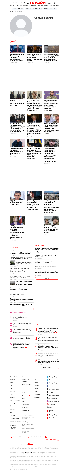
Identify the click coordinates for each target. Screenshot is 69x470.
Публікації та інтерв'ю (23, 5)
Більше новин (21, 309)
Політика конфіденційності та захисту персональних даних (27, 423)
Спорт (11, 388)
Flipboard (52, 404)
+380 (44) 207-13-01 (17, 437)
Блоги (46, 5)
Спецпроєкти (25, 410)
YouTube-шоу (25, 407)
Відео (23, 401)
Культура (12, 391)
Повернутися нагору (50, 439)
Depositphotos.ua (28, 452)
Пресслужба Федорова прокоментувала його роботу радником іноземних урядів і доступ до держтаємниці (48, 347)
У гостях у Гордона (37, 5)
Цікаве (11, 406)
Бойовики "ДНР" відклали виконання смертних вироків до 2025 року (17, 102)
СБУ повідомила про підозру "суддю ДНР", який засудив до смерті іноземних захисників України (51, 57)
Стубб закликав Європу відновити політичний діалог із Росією (19, 293)
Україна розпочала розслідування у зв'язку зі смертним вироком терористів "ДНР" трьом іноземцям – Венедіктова (34, 153)
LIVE (23, 393)
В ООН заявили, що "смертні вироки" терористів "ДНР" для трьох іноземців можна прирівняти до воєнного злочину (17, 127)
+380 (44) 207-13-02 (35, 437)
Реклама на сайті (14, 418)
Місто (35, 373)
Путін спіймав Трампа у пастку (45, 266)
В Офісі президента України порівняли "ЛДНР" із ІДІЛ (16, 202)
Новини (12, 5)
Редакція (12, 415)
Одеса (36, 382)
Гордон (11, 11)
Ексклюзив (25, 395)
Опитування (25, 404)
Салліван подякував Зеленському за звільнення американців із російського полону (17, 57)
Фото (23, 398)
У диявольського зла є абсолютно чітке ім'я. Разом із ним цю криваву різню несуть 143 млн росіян (47, 250)
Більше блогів (47, 278)
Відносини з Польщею (50, 8)
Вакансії (12, 412)
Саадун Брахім (18, 11)
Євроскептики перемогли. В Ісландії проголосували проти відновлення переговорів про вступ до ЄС (19, 270)
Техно (11, 394)
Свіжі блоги (39, 246)
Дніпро (36, 391)
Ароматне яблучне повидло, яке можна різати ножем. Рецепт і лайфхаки (21, 317)
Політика (12, 379)
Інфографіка (13, 403)
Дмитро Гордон (54, 377)
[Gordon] (37, 3)
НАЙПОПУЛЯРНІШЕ (41, 325)
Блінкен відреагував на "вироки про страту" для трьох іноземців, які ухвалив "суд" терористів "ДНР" (34, 205)
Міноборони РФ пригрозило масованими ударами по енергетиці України (21, 288)
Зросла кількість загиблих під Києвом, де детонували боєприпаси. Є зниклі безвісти (24, 283)
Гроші (11, 382)
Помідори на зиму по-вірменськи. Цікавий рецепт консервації (22, 324)
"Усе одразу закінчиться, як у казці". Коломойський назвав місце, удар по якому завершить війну (48, 361)
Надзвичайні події (15, 400)
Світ (11, 385)
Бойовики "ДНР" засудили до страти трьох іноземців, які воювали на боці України (51, 229)
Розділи (24, 373)
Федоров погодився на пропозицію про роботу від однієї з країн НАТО (48, 354)
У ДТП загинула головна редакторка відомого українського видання (23, 337)
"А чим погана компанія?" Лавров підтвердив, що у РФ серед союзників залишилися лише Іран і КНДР (20, 276)
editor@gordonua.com (53, 437)
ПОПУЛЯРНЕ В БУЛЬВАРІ (18, 312)
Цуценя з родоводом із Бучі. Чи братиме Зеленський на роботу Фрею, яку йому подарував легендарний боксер (21, 345)
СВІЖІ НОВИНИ (15, 248)
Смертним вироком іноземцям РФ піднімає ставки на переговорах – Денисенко (16, 152)
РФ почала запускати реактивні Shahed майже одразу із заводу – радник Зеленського (24, 263)
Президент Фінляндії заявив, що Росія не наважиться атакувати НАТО (21, 305)
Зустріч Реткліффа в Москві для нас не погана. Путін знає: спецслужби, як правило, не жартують (46, 272)
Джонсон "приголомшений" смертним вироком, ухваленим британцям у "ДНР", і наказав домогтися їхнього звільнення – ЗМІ (34, 129)
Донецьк (36, 385)
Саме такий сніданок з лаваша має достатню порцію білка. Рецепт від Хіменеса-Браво (22, 331)
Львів (35, 379)
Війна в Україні (14, 376)
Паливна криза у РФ (18, 8)
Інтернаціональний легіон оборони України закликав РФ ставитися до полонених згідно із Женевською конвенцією (51, 105)
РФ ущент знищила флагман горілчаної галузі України (44, 261)
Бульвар (52, 5)
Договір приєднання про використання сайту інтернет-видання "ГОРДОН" (28, 430)
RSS (50, 407)
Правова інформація (15, 421)
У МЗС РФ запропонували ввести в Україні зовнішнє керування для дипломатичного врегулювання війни (48, 339)
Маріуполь (37, 394)
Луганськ (36, 397)
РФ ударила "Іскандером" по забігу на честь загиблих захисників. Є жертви (20, 252)
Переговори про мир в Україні (34, 8)
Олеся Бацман (53, 398)
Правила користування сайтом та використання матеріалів (28, 417)
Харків (36, 388)
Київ (35, 376)
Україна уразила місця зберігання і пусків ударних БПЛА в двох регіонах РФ (21, 257)
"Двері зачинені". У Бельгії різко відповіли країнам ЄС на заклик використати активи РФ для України (21, 299)
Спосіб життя (13, 397)
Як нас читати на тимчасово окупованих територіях (14, 426)
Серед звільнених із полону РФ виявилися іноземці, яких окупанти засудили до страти (34, 57)
